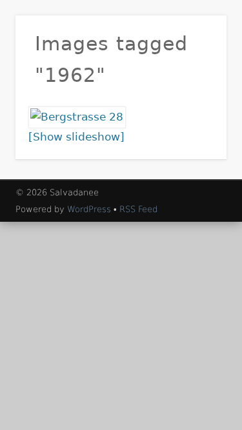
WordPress (89, 209)
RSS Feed (138, 209)
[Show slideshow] (76, 136)
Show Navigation (195, 115)
